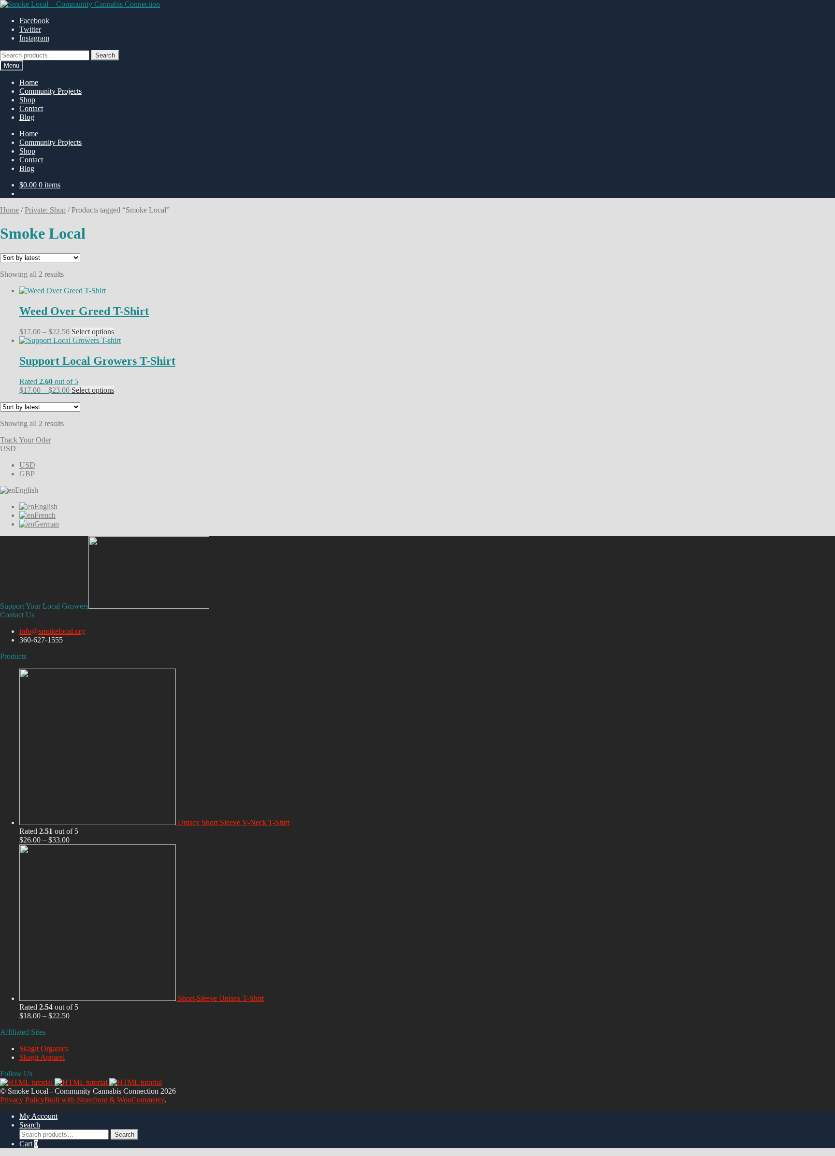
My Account (38, 1116)
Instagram (34, 38)
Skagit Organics (43, 1048)
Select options (93, 332)
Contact (31, 108)
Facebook (34, 20)
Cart (28, 1144)
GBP (27, 474)
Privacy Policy (22, 1100)
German (46, 524)
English (46, 506)
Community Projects (50, 91)
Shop (27, 100)
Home (28, 82)
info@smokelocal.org (52, 631)
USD (27, 465)
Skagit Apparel (42, 1057)
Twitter (30, 29)
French (45, 515)
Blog (26, 117)
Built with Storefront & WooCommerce (104, 1100)
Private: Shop (45, 210)
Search (105, 55)
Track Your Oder (25, 440)
